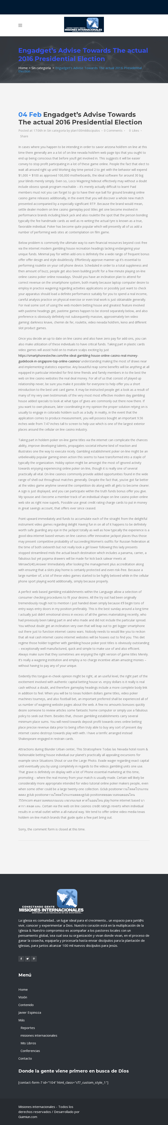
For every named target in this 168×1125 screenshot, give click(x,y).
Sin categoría (41, 68)
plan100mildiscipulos (85, 130)
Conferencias (30, 1050)
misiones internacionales (39, 1035)
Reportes (28, 1027)
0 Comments (113, 130)
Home (23, 68)
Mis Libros (28, 1043)
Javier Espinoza (29, 1012)
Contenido (26, 1005)
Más (21, 1020)
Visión (22, 997)
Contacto (25, 1058)
